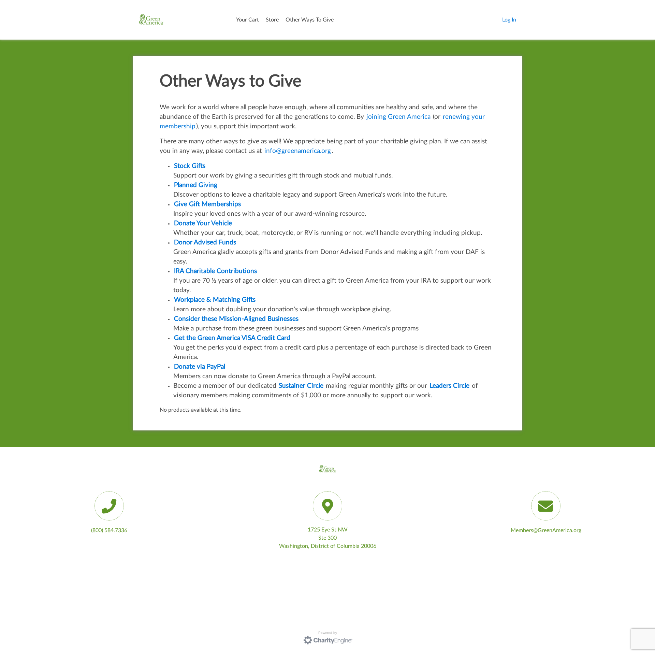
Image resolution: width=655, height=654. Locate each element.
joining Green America (398, 117)
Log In (509, 20)
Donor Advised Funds (205, 242)
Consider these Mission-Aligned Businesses (236, 319)
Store (272, 20)
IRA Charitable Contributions (215, 271)
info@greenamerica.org (297, 151)
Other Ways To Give (310, 20)
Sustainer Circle (301, 386)
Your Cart (247, 20)
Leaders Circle (449, 386)
